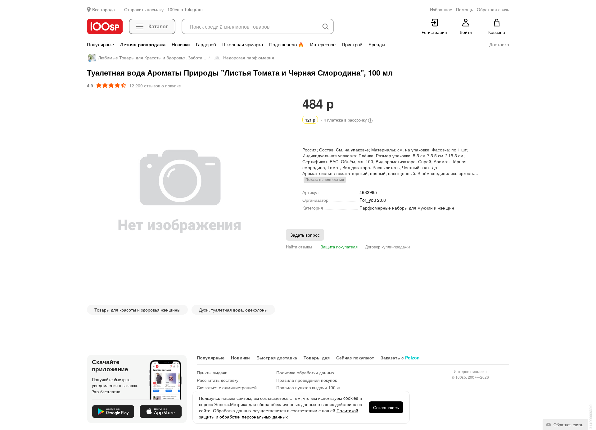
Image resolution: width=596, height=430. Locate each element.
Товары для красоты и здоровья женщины (137, 310)
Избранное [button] (441, 9)
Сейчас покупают (355, 357)
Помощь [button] (464, 9)
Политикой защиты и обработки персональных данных (278, 413)
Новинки (181, 44)
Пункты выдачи (212, 372)
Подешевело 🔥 (286, 44)
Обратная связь (567, 425)
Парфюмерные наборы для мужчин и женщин (406, 208)
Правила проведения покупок (306, 380)
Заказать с (400, 357)
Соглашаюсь (386, 407)
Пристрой (352, 44)
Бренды (376, 44)
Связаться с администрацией (227, 387)
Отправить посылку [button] (144, 9)
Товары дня (317, 357)
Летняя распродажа (142, 44)
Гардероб (206, 44)
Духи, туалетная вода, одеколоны (233, 310)
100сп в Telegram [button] (185, 9)
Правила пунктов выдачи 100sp (308, 387)
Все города (103, 9)
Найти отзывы (299, 247)
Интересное (323, 44)
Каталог (158, 26)
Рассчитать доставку (217, 380)
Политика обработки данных (305, 372)
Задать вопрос (305, 235)
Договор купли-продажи (387, 247)
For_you (372, 200)
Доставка (499, 44)
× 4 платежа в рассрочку (336, 120)
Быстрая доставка (276, 357)
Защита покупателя (338, 247)
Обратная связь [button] (493, 9)
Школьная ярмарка (242, 44)
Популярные (100, 44)
